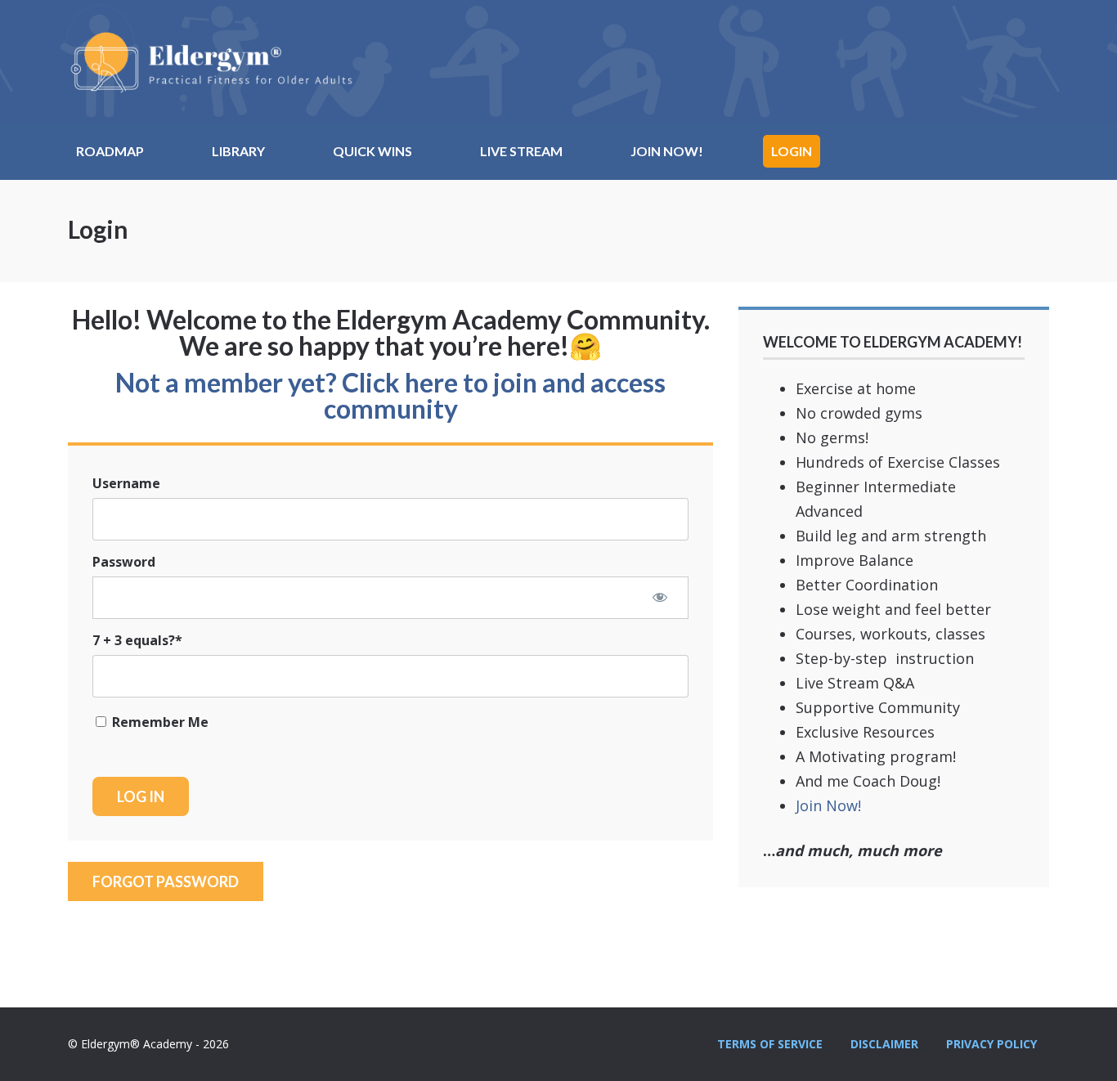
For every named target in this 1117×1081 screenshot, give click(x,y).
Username (126, 483)
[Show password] (660, 597)
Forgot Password (165, 881)
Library (238, 151)
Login (791, 151)
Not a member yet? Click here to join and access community (390, 395)
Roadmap (110, 151)
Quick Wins (372, 151)
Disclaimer (884, 1044)
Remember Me (159, 722)
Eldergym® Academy (211, 61)
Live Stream (521, 151)
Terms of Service (770, 1044)
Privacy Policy (991, 1044)
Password (123, 562)
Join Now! (666, 151)
